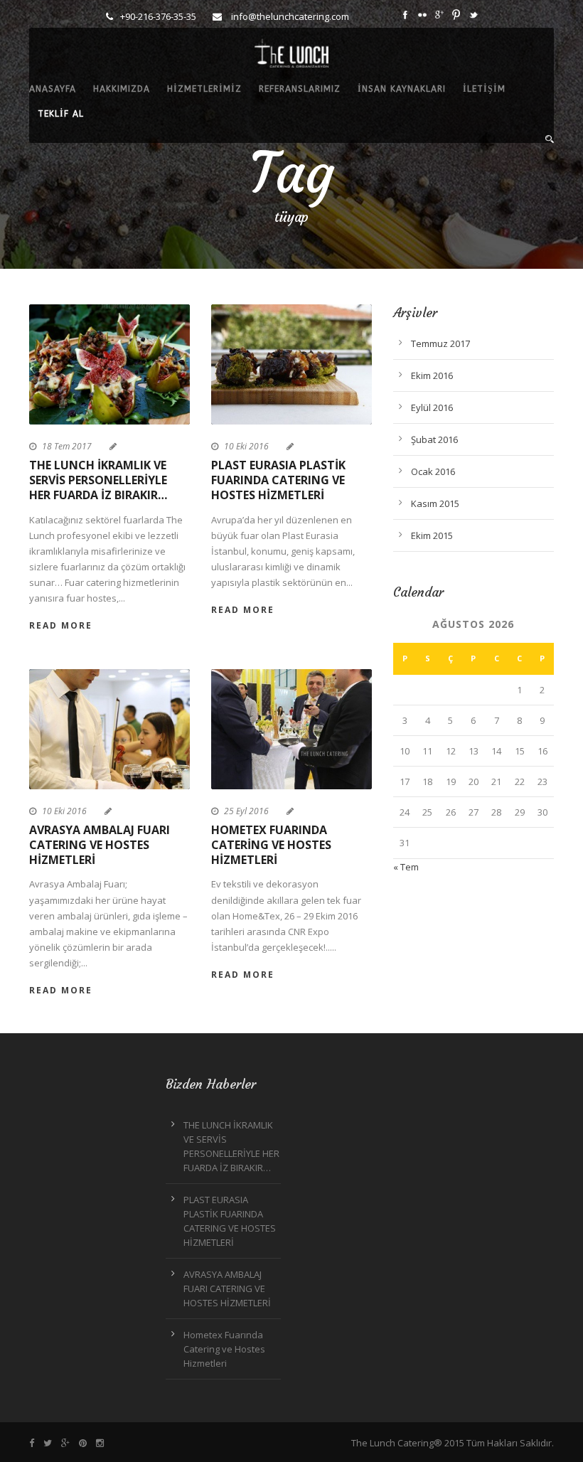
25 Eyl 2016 (246, 811)
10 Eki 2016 (246, 446)
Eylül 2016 (432, 407)
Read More (60, 625)
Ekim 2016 (432, 375)
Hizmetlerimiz (204, 89)
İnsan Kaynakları (402, 89)
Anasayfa (52, 89)
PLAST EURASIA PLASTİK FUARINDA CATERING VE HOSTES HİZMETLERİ (278, 480)
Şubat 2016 (434, 439)
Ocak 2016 (433, 471)
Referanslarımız (300, 89)
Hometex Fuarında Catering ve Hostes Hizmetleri (271, 845)
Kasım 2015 (435, 503)
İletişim (484, 89)
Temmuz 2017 (440, 343)
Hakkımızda (121, 89)
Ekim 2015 (432, 535)
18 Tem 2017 (67, 446)
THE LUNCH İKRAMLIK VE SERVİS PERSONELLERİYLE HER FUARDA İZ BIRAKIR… (98, 480)
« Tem (406, 866)
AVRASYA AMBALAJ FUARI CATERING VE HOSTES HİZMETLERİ (99, 845)
